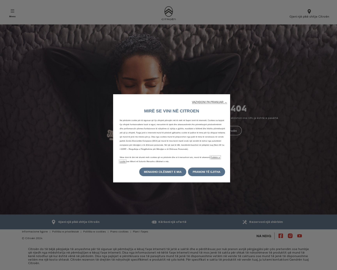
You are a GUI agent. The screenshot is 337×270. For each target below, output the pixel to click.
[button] (209, 102)
